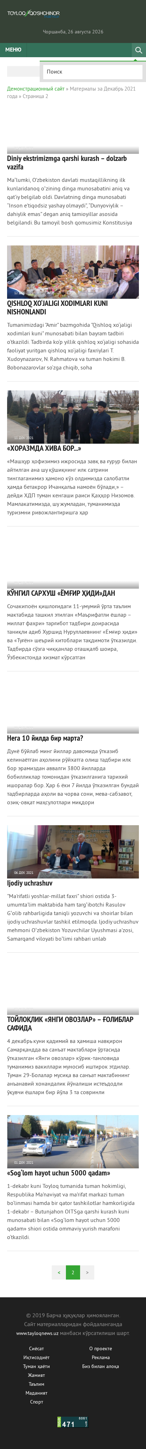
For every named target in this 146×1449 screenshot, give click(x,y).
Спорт (36, 1402)
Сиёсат (36, 1349)
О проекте (100, 1349)
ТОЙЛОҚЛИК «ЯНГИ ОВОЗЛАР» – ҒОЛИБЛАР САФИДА (70, 1023)
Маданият (36, 1393)
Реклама (101, 1358)
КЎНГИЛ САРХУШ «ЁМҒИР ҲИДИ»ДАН (61, 593)
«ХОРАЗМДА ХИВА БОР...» (44, 448)
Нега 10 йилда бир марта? (45, 738)
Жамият (36, 1376)
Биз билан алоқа (100, 1367)
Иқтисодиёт (36, 1358)
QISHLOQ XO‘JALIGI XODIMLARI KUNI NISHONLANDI (57, 307)
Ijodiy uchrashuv (29, 883)
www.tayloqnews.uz (38, 1334)
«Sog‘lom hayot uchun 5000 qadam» (58, 1173)
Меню (13, 50)
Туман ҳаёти (36, 1367)
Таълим (36, 1385)
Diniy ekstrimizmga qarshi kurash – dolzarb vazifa (67, 162)
